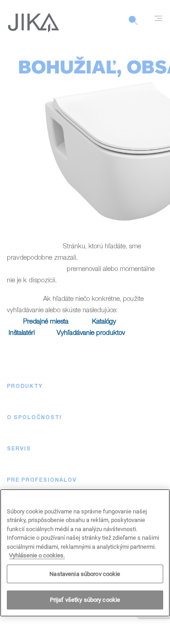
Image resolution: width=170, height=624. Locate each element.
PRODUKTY (25, 386)
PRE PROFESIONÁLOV (42, 480)
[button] (154, 386)
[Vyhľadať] (133, 25)
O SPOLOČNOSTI (34, 418)
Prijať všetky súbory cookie (85, 599)
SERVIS (19, 449)
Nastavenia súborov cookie (84, 574)
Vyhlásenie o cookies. (37, 555)
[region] (85, 553)
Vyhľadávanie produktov (91, 333)
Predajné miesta (45, 322)
